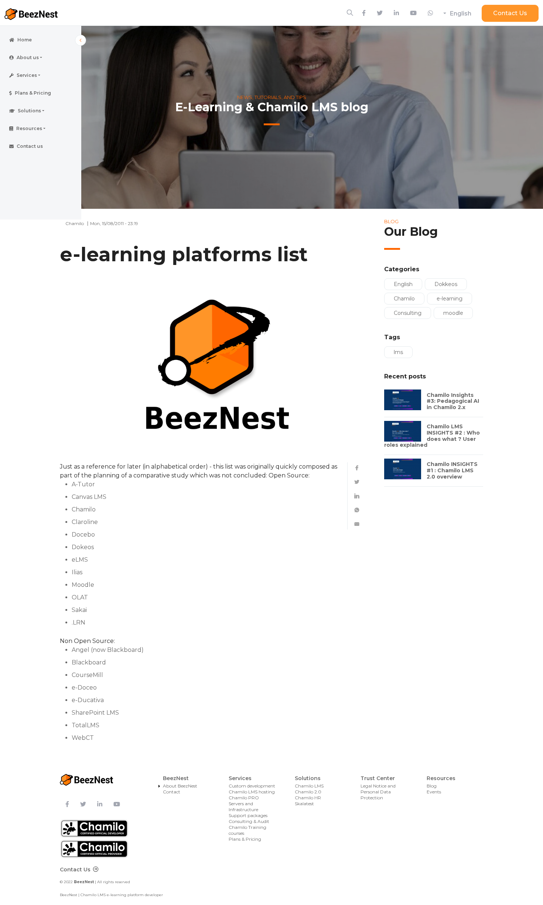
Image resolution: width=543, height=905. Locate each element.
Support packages (248, 815)
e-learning (449, 298)
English (460, 13)
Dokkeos (445, 284)
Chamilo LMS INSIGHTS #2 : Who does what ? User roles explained (432, 435)
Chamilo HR (308, 797)
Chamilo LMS (309, 786)
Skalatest (304, 803)
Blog (432, 786)
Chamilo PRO (244, 797)
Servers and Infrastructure (243, 806)
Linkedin (356, 495)
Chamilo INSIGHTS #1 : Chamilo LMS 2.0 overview (452, 470)
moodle (453, 313)
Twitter (356, 481)
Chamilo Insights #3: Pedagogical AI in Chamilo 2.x (453, 401)
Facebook (356, 467)
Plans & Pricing (245, 839)
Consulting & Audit (249, 821)
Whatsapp (356, 510)
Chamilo (404, 298)
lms (398, 352)
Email (356, 524)
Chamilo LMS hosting (252, 792)
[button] (40, 58)
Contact (171, 792)
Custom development (252, 786)
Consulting (407, 313)
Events (434, 792)
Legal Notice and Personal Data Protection (378, 791)
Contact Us (510, 13)
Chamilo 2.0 (308, 792)
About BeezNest (180, 786)
